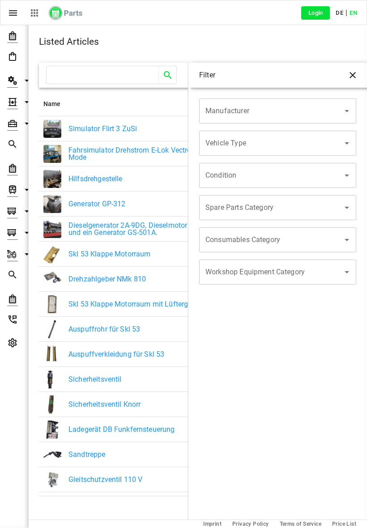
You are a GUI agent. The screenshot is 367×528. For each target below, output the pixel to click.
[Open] (347, 111)
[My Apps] (34, 13)
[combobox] (271, 110)
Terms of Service (300, 524)
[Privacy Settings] (14, 344)
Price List (344, 524)
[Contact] (14, 321)
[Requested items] (14, 146)
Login (315, 12)
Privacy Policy (250, 524)
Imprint (212, 524)
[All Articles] (14, 58)
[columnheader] (122, 103)
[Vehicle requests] (14, 276)
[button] (14, 36)
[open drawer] (352, 75)
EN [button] (353, 12)
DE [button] (339, 12)
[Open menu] (13, 13)
